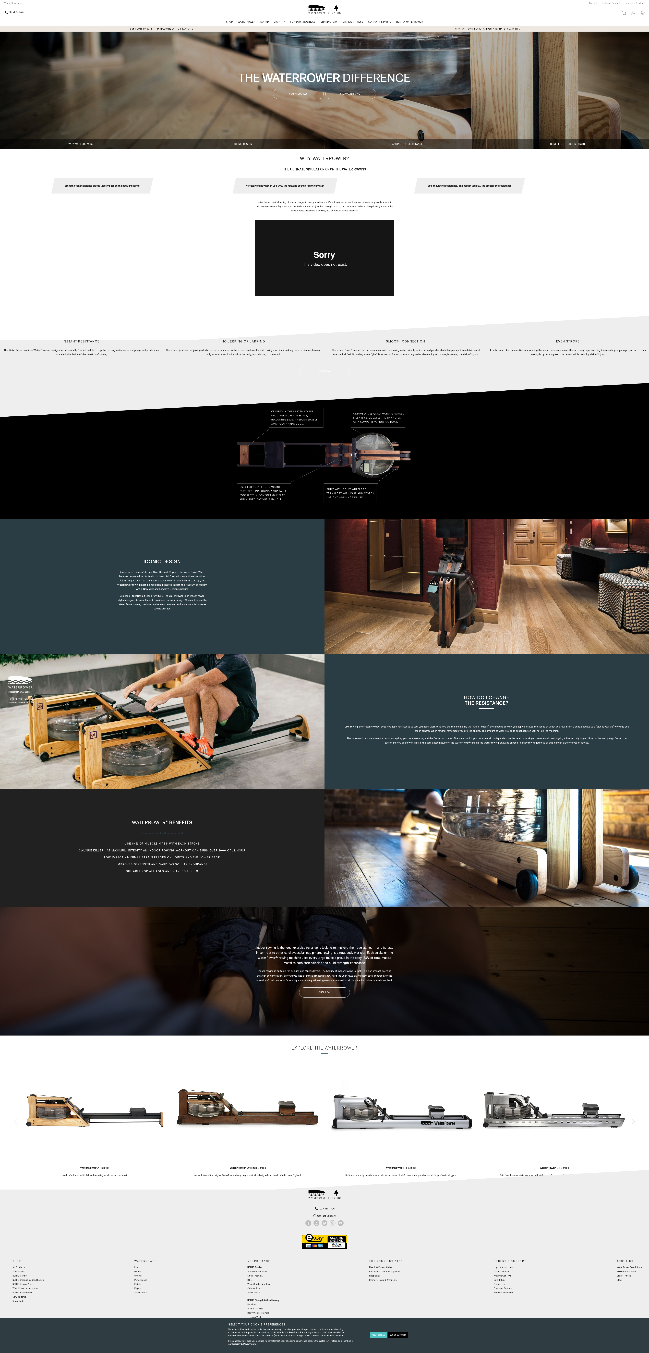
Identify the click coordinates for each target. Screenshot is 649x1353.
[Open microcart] (642, 13)
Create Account (501, 1271)
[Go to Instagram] (316, 1225)
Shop (229, 22)
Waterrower (246, 22)
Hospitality (374, 1276)
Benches (251, 1304)
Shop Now (324, 304)
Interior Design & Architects (383, 1280)
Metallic (138, 1284)
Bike (249, 1280)
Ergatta (279, 22)
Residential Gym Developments (385, 1271)
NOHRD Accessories (22, 1293)
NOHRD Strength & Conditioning (28, 1280)
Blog (619, 1280)
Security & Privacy (298, 1332)
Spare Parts (18, 1301)
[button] (633, 13)
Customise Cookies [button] (398, 1335)
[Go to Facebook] (308, 1225)
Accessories (140, 1293)
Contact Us (499, 1284)
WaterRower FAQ (502, 1276)
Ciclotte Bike (253, 1288)
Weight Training (255, 1309)
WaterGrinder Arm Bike (258, 1284)
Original (138, 1276)
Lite (136, 1267)
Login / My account (503, 1267)
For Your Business (302, 22)
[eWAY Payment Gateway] (324, 1248)
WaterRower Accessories (25, 1288)
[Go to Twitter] (324, 1225)
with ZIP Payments (175, 29)
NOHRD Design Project (23, 1284)
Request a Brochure (635, 3)
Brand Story (329, 22)
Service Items (19, 1297)
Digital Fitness (353, 22)
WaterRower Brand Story (629, 1267)
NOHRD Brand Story (626, 1271)
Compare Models (298, 94)
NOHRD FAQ (499, 1280)
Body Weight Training (258, 1313)
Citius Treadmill (255, 1276)
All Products (19, 1267)
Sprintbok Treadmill (257, 1271)
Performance (140, 1280)
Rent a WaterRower (409, 22)
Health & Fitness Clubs (380, 1267)
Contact (593, 3)
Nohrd (264, 22)
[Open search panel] (624, 13)
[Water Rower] (324, 9)
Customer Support (611, 3)
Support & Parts (379, 22)
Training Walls (254, 1317)
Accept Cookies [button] (378, 1335)
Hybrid (137, 1271)
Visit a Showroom (13, 3)
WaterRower (19, 1271)
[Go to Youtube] (341, 1225)
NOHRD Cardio (20, 1276)
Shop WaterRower (350, 94)
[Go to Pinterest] (332, 1225)
